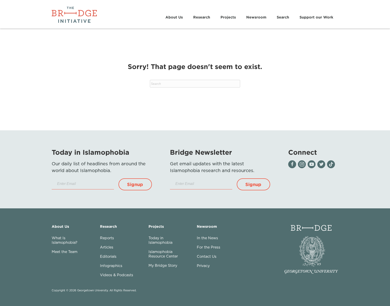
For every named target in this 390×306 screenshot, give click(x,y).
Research (201, 17)
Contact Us (206, 256)
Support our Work (316, 17)
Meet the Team (64, 252)
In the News (207, 238)
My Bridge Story (163, 265)
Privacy (203, 266)
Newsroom (256, 17)
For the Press (208, 247)
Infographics (111, 266)
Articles (106, 247)
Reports (107, 238)
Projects (228, 17)
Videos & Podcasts (116, 275)
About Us (174, 17)
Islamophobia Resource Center (163, 254)
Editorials (108, 256)
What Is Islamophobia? (64, 240)
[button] (135, 184)
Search (283, 17)
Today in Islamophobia (160, 240)
